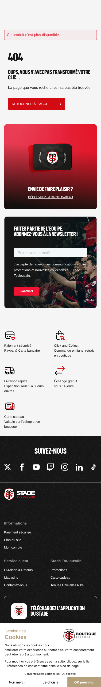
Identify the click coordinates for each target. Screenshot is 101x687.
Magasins (11, 577)
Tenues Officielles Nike (67, 585)
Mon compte (13, 547)
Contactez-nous (15, 585)
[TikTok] (93, 467)
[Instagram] (64, 467)
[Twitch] (50, 467)
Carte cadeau (60, 577)
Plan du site (12, 540)
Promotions (58, 570)
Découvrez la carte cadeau (50, 197)
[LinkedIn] (79, 467)
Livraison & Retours (18, 570)
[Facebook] (21, 467)
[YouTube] (36, 467)
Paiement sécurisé (17, 532)
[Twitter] (7, 467)
